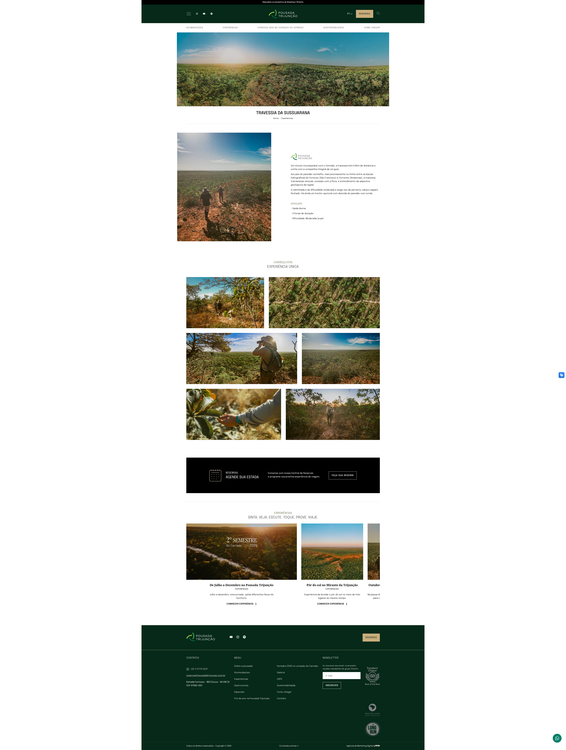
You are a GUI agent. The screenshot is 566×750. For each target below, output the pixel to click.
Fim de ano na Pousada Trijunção (252, 698)
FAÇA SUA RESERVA (343, 475)
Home (276, 118)
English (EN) (352, 20)
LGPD (279, 679)
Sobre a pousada (243, 666)
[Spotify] (244, 637)
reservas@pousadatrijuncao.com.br (205, 675)
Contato (281, 698)
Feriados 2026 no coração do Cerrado (281, 28)
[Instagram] (197, 14)
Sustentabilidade (334, 28)
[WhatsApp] (557, 738)
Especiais (239, 692)
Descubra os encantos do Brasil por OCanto (283, 2)
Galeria (281, 672)
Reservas (364, 14)
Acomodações (194, 28)
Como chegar (372, 28)
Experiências (230, 28)
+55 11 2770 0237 (199, 669)
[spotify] (211, 14)
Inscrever (332, 685)
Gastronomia (241, 685)
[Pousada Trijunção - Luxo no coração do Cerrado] (283, 14)
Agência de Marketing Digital (360, 746)
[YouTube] (204, 14)
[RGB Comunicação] (376, 746)
